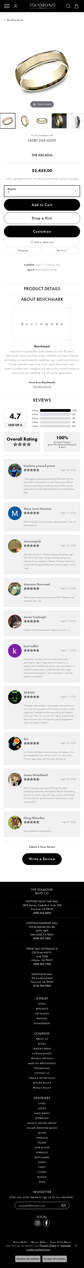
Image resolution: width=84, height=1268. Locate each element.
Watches (42, 1018)
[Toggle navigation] (7, 6)
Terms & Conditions (42, 1078)
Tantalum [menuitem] (42, 1137)
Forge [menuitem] (42, 1162)
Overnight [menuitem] (42, 1118)
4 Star (35, 414)
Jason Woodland (36, 775)
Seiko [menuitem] (42, 1181)
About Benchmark (42, 299)
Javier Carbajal (35, 617)
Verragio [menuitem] (42, 1152)
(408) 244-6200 (42, 140)
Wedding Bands (15, 20)
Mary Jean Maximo (37, 509)
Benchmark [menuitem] (42, 1157)
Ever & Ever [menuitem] (42, 1147)
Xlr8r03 (29, 692)
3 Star (35, 418)
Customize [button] (42, 231)
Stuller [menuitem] (42, 1142)
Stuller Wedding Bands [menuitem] (42, 1128)
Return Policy (42, 1083)
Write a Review (42, 858)
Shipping (23, 250)
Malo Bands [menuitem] (42, 1113)
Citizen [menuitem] (42, 1172)
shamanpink (32, 541)
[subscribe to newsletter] (63, 1205)
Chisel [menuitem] (42, 1103)
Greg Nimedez (34, 818)
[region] (42, 71)
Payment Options (42, 1058)
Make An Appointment (42, 1063)
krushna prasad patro (39, 466)
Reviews (42, 400)
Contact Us (42, 1073)
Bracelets (42, 1008)
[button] (16, 6)
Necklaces (42, 1013)
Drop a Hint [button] (42, 218)
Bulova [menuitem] (42, 1177)
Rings (42, 1003)
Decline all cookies (27, 1258)
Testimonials (42, 1068)
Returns (61, 250)
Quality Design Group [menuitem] (42, 1123)
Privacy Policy (42, 1087)
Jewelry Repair (42, 1048)
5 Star (35, 410)
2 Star (35, 422)
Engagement (42, 1023)
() (74, 410)
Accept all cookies (55, 1258)
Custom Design (42, 1053)
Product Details (42, 289)
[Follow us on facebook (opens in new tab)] (46, 1223)
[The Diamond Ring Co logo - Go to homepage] (42, 6)
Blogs (42, 1043)
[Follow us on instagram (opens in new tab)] (37, 1223)
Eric (26, 739)
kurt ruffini (31, 646)
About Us (42, 1038)
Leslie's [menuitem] (42, 1108)
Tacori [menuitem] (42, 1132)
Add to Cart (42, 204)
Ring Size (12, 189)
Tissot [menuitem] (42, 1167)
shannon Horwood (37, 584)
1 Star (35, 426)
